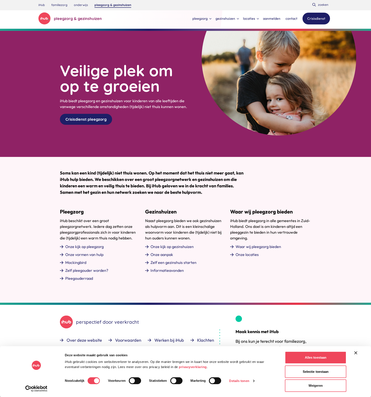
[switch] (135, 380)
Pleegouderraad (79, 278)
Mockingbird (75, 262)
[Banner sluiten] (355, 352)
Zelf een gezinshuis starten (173, 262)
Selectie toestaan (316, 371)
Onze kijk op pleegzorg (84, 246)
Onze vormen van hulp (84, 254)
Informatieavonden (167, 270)
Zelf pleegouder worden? (86, 270)
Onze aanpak (162, 254)
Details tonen (239, 381)
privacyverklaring (193, 367)
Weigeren (316, 385)
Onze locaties (247, 254)
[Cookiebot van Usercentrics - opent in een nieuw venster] (36, 388)
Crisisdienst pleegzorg (85, 119)
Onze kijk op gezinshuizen (172, 246)
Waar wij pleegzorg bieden (258, 246)
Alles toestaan (315, 357)
